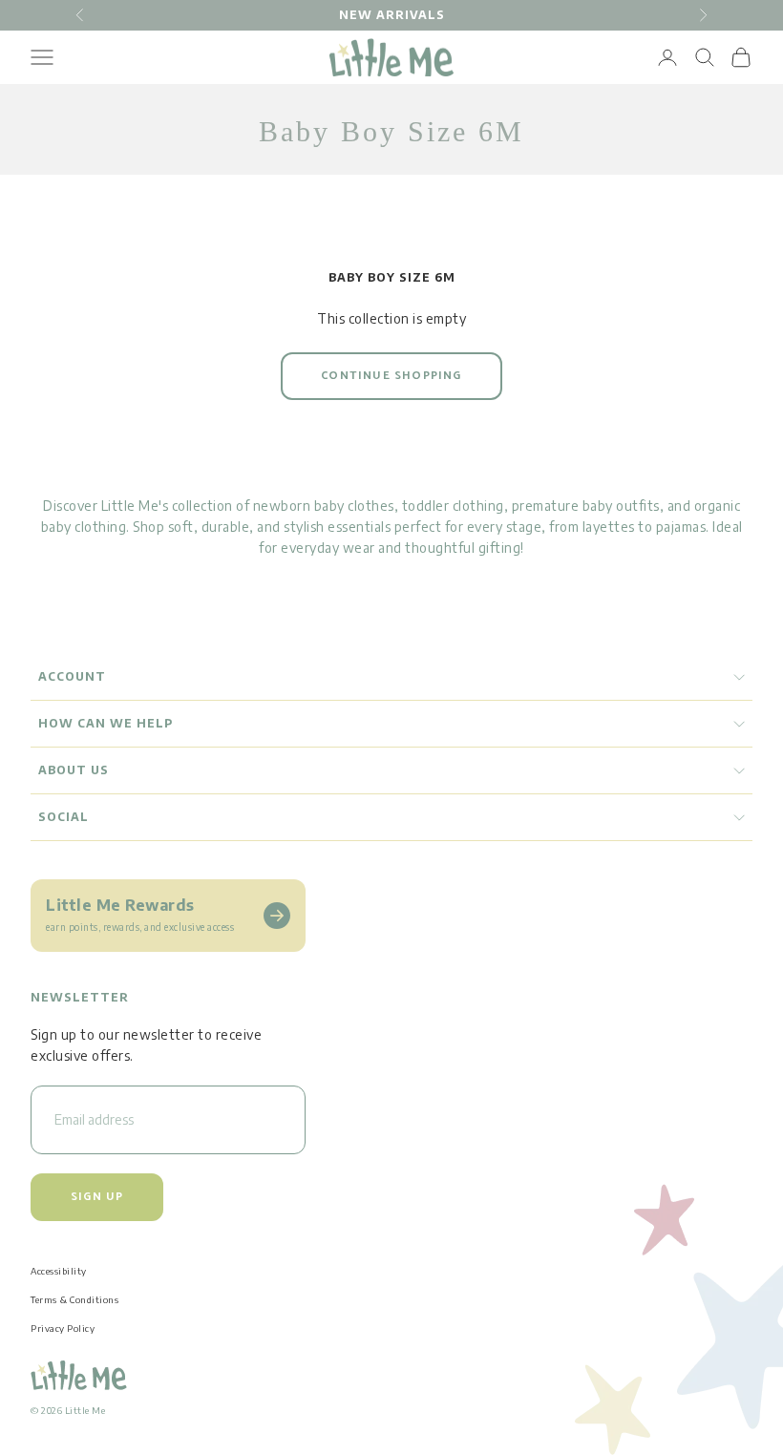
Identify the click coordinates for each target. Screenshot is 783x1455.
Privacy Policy (63, 1328)
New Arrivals (392, 15)
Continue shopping (391, 376)
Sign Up (97, 1197)
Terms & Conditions (74, 1299)
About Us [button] (73, 770)
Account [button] (72, 676)
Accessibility (59, 1270)
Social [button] (63, 817)
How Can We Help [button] (105, 723)
